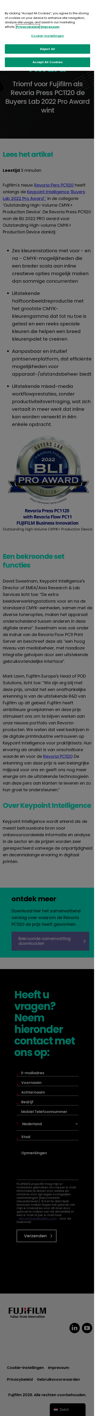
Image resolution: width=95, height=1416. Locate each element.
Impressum (50, 27)
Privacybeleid (27, 27)
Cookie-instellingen (47, 36)
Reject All (47, 49)
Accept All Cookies (47, 62)
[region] (47, 35)
